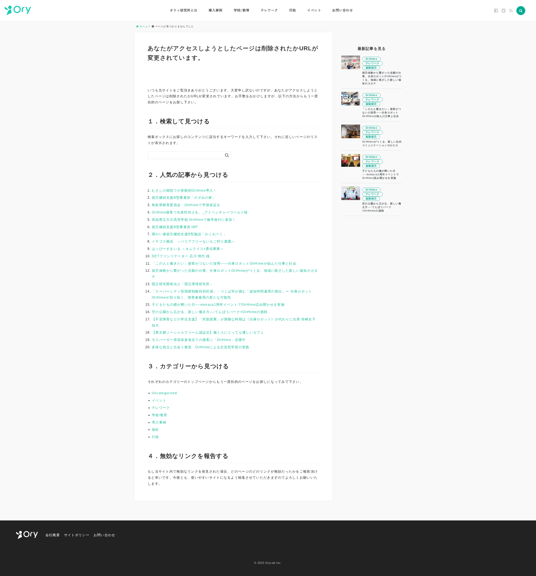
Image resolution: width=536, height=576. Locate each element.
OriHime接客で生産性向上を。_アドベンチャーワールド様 (200, 212)
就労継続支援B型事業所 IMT (175, 227)
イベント (314, 10)
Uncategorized (164, 393)
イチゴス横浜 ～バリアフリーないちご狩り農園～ (193, 241)
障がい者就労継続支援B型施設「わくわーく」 (189, 234)
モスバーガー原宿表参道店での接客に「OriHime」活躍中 (199, 340)
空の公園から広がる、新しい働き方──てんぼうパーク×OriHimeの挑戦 (209, 312)
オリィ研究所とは (183, 10)
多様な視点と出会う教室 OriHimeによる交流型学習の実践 (200, 347)
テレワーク (269, 10)
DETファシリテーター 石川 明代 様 (181, 256)
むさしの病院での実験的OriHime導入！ (184, 190)
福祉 (155, 429)
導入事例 (215, 10)
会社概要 (52, 535)
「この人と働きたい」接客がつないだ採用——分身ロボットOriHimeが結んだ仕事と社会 (224, 263)
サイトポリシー (76, 535)
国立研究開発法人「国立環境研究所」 (182, 284)
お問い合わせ (342, 10)
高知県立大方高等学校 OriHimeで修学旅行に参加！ (194, 219)
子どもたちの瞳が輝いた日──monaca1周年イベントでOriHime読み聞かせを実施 (218, 304)
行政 (292, 10)
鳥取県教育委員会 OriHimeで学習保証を (186, 205)
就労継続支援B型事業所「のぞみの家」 (184, 197)
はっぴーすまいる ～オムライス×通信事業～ (188, 249)
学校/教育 (242, 10)
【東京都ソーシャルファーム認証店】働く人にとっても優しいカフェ (208, 332)
